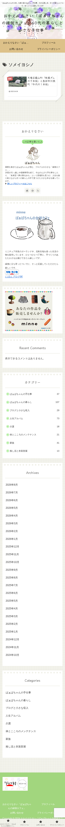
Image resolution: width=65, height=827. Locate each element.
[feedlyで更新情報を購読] (32, 190)
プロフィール (48, 804)
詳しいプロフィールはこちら (19, 184)
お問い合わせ (17, 812)
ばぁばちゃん (32, 163)
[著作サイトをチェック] (27, 190)
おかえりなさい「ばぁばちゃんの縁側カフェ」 (17, 806)
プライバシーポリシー (48, 812)
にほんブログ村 (14, 276)
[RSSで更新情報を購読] (38, 190)
